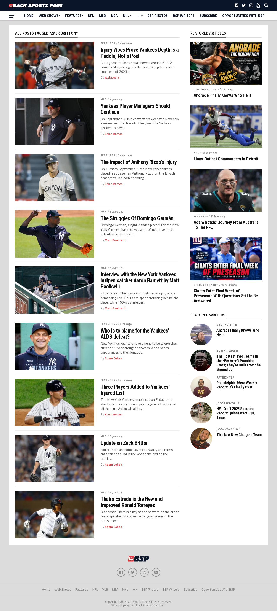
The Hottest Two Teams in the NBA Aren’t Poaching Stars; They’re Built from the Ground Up (238, 363)
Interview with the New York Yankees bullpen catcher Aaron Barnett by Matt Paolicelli (140, 280)
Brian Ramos (113, 133)
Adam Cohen (113, 358)
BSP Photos (157, 15)
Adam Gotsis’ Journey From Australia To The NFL (226, 225)
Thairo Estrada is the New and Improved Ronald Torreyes (132, 502)
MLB (102, 15)
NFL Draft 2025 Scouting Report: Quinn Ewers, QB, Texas (235, 413)
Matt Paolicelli (115, 240)
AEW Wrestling (205, 89)
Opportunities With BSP (243, 15)
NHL (126, 15)
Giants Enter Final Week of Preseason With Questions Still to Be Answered (226, 295)
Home (29, 15)
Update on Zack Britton (125, 443)
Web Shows (49, 15)
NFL (91, 15)
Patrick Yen (225, 377)
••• (138, 15)
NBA (114, 15)
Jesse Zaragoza (228, 429)
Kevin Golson (113, 414)
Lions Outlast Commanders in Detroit (226, 158)
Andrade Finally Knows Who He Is (222, 95)
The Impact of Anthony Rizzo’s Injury (139, 162)
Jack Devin (112, 77)
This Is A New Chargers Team (239, 435)
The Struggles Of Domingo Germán (137, 218)
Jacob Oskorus (227, 403)
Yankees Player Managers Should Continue (135, 109)
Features (73, 15)
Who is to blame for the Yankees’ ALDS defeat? (135, 334)
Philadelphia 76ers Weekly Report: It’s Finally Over (236, 385)
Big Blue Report (206, 285)
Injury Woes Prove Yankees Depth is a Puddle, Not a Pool (140, 53)
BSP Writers (184, 15)
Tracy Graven (227, 351)
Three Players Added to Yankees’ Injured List (135, 390)
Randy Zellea (226, 325)
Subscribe (208, 15)
